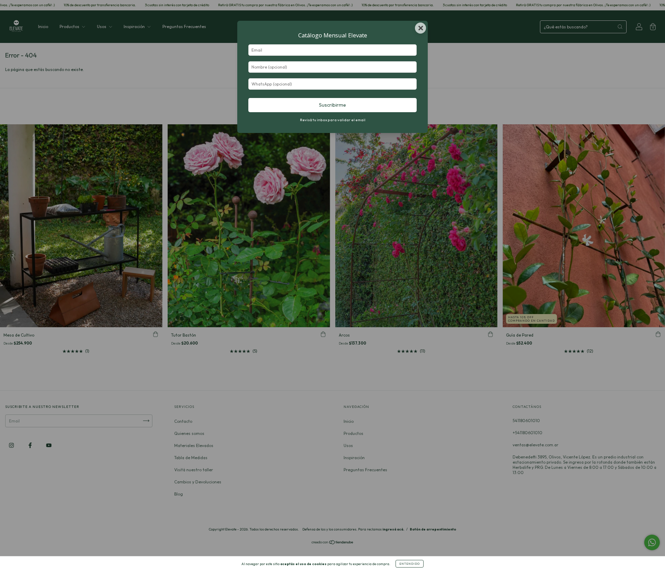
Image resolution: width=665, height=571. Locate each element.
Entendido (409, 563)
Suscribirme (332, 105)
